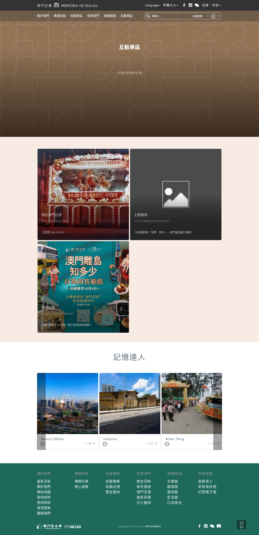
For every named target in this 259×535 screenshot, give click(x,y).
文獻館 (172, 481)
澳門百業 (144, 492)
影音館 (172, 497)
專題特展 (60, 16)
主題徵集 (141, 215)
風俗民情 (144, 497)
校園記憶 (113, 487)
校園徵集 (113, 481)
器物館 (172, 492)
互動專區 (126, 16)
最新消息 (44, 481)
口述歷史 (174, 503)
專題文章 (81, 481)
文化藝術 (144, 503)
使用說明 (44, 497)
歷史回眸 (144, 481)
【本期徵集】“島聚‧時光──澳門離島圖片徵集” (163, 232)
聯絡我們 (44, 513)
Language (152, 5)
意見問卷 (44, 508)
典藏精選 (110, 16)
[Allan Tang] (167, 443)
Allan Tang (175, 439)
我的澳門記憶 (51, 215)
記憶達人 (129, 357)
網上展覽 (81, 487)
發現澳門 (93, 16)
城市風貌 (144, 487)
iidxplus (110, 439)
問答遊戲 (48, 308)
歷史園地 (113, 492)
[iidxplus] (104, 443)
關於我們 (43, 16)
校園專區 (76, 16)
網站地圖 (44, 492)
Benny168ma (52, 439)
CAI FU (60, 232)
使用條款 (44, 503)
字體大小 (170, 5)
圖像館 (172, 487)
